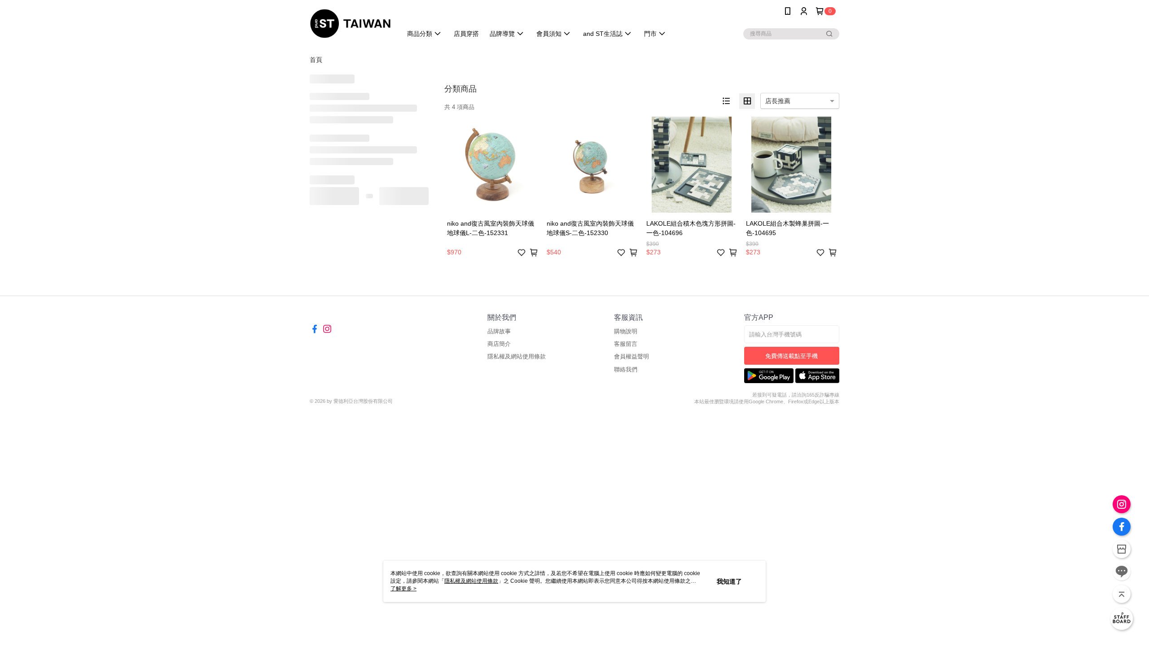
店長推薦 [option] (777, 101)
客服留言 (625, 343)
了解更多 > (403, 588)
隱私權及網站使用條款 (516, 356)
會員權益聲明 (631, 356)
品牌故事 (499, 331)
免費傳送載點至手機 (791, 356)
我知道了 (729, 581)
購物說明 (625, 331)
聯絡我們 (625, 369)
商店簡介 (499, 343)
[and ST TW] (350, 23)
